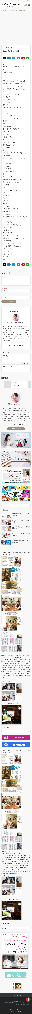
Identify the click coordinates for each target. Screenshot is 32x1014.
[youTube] (22, 424)
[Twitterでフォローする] (12, 345)
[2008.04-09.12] (8, 47)
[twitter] (12, 424)
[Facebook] (14, 424)
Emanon (19, 1011)
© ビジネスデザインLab (16, 1009)
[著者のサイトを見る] (9, 345)
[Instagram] (17, 424)
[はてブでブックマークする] (13, 58)
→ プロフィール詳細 (16, 428)
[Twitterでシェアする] (4, 58)
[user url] (9, 424)
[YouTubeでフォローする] (22, 345)
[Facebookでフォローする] (14, 345)
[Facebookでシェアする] (9, 58)
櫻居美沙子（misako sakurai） (16, 322)
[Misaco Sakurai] (10, 985)
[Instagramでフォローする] (17, 345)
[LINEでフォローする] (20, 345)
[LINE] (20, 424)
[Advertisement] (16, 28)
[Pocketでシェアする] (18, 58)
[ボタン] (25, 5)
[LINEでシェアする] (27, 58)
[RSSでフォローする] (24, 995)
